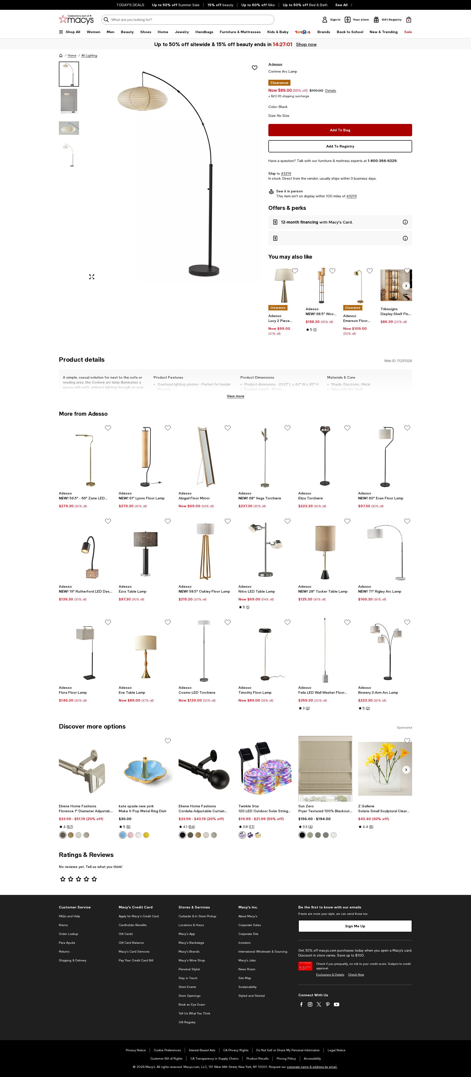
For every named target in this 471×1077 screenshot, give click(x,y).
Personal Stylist (189, 969)
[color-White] (334, 835)
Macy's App (187, 934)
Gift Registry (187, 1022)
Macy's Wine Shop (192, 960)
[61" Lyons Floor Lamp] (146, 456)
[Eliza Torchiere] (325, 456)
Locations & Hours (191, 925)
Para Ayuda (67, 942)
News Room (246, 969)
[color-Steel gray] (326, 835)
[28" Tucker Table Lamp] (325, 549)
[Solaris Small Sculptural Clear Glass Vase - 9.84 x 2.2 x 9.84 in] (385, 769)
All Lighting (89, 55)
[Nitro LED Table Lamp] (265, 549)
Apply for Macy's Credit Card (139, 916)
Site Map (244, 978)
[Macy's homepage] (61, 55)
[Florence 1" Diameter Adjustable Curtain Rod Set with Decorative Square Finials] (86, 769)
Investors (244, 942)
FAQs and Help (69, 916)
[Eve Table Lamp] (146, 650)
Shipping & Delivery (72, 960)
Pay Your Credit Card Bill (136, 960)
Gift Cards (126, 934)
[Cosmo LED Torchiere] (206, 650)
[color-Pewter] (86, 835)
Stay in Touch (188, 978)
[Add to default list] (295, 271)
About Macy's (247, 916)
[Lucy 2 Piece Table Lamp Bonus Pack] (284, 285)
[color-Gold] (71, 835)
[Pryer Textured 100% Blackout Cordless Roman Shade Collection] (325, 769)
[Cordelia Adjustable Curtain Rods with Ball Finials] (206, 769)
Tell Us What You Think (194, 1013)
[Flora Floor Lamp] (86, 650)
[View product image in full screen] (92, 277)
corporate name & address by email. (312, 1067)
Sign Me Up (355, 926)
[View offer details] (340, 222)
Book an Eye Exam (192, 1004)
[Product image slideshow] (173, 173)
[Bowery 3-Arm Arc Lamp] (385, 650)
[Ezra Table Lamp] (146, 549)
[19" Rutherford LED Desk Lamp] (86, 549)
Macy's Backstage (191, 942)
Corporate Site (248, 934)
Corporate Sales (249, 925)
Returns (64, 951)
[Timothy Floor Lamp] (265, 650)
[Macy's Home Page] (76, 20)
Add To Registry (340, 146)
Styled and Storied (251, 995)
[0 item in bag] (408, 20)
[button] (160, 173)
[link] (284, 324)
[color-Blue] (123, 835)
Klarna (63, 925)
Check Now (356, 974)
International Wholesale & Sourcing (262, 951)
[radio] (63, 835)
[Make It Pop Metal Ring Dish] (146, 769)
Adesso (275, 64)
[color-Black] (182, 835)
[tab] (69, 74)
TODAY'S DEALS (130, 5)
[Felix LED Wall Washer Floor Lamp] (325, 650)
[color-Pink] (130, 835)
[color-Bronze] (63, 835)
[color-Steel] (318, 835)
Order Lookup (68, 934)
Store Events (187, 987)
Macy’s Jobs (247, 960)
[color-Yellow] (146, 835)
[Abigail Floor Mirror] (206, 456)
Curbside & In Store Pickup (197, 916)
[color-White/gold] (138, 835)
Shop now (307, 44)
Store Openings (189, 995)
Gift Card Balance (131, 942)
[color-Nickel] (78, 835)
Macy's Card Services (134, 951)
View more (235, 396)
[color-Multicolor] (242, 835)
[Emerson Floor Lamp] (359, 285)
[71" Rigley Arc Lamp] (385, 549)
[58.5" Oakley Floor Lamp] (206, 549)
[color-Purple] (250, 835)
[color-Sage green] (310, 835)
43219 (286, 173)
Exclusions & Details (330, 974)
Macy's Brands (189, 951)
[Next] (406, 286)
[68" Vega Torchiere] (265, 456)
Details (330, 91)
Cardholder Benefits (132, 925)
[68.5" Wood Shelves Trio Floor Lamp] (321, 285)
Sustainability (247, 987)
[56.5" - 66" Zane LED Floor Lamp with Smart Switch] (86, 456)
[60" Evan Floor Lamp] (385, 456)
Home (72, 55)
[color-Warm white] (258, 835)
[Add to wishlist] (254, 68)
